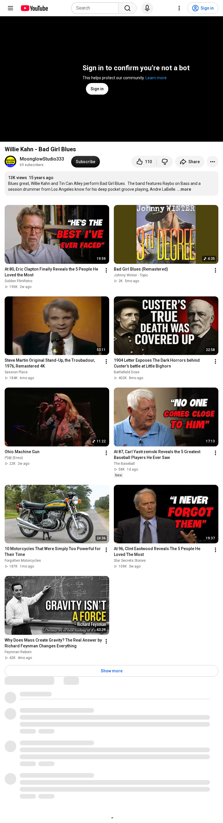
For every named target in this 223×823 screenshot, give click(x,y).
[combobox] (96, 8)
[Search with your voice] (147, 8)
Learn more (156, 77)
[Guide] (10, 8)
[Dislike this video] (165, 162)
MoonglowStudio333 (42, 159)
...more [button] (184, 189)
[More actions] (212, 162)
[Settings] (179, 8)
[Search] (127, 8)
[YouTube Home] (34, 8)
